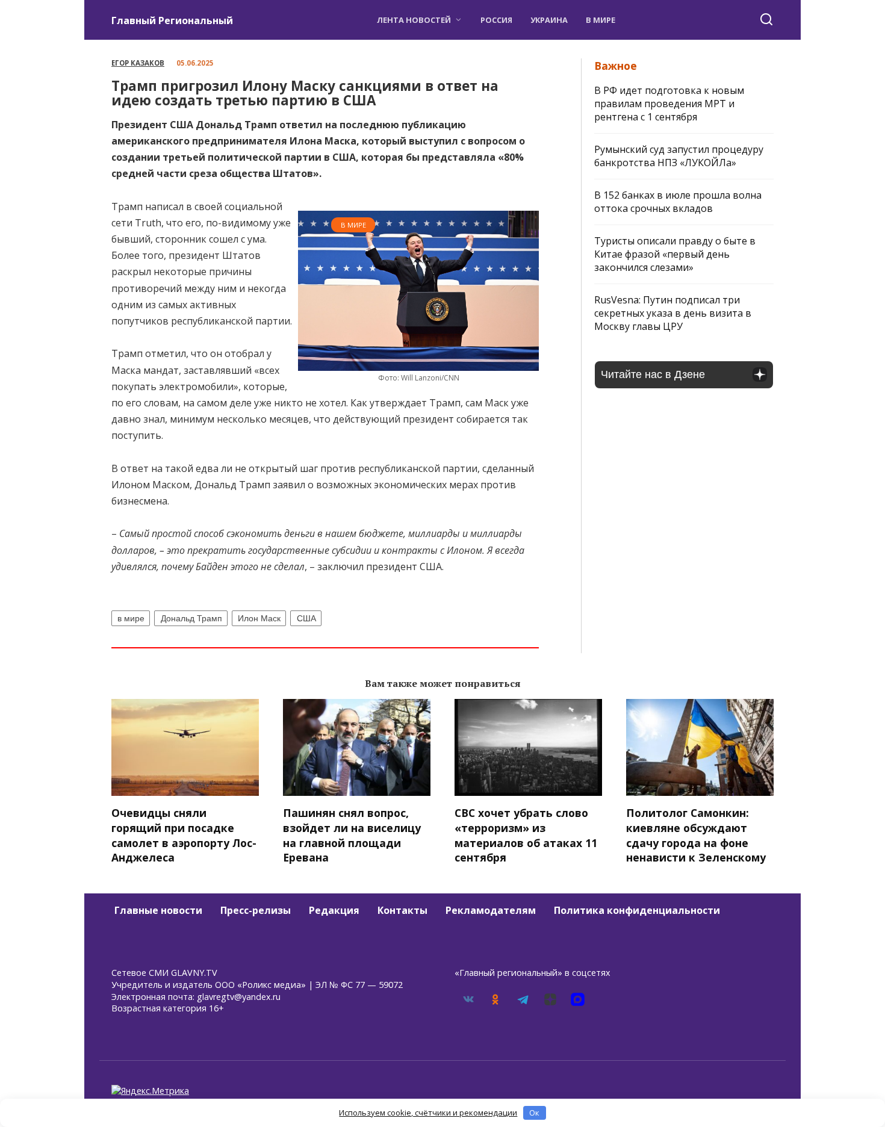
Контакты (402, 910)
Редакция (334, 910)
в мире (130, 618)
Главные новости (158, 910)
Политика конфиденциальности (637, 910)
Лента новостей (414, 19)
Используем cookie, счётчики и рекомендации (428, 1112)
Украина (549, 19)
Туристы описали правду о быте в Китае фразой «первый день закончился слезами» (675, 254)
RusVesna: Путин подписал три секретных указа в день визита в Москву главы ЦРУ (672, 313)
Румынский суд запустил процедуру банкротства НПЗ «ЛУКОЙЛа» (678, 156)
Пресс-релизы (255, 910)
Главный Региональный (172, 20)
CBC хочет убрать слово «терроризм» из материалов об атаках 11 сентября (526, 835)
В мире (600, 19)
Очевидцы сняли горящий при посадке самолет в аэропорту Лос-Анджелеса (183, 835)
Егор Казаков (137, 62)
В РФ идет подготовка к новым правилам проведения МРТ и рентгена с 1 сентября (669, 103)
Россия (496, 19)
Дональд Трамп (191, 618)
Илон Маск (259, 618)
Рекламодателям (491, 910)
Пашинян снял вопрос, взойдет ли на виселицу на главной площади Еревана (352, 835)
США (306, 618)
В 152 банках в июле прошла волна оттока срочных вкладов (678, 201)
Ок (534, 1112)
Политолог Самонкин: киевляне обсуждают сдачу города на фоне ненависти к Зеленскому (696, 835)
